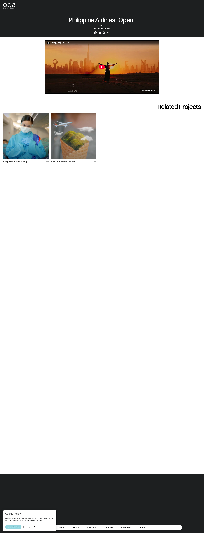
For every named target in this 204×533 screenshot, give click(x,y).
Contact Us (142, 527)
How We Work (91, 527)
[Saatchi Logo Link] (9, 6)
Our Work (76, 527)
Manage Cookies (31, 527)
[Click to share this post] (99, 32)
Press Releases (126, 527)
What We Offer (108, 527)
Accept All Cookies (13, 527)
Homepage (62, 527)
